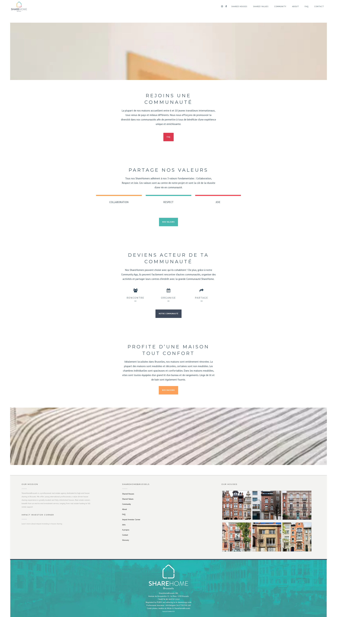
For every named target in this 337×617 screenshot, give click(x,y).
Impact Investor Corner (131, 519)
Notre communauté (168, 314)
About (124, 509)
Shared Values (127, 499)
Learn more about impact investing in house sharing (42, 524)
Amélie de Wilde (165, 608)
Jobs (124, 524)
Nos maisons (168, 390)
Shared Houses (128, 494)
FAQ (168, 137)
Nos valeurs (168, 222)
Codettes (170, 611)
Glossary (125, 540)
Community (126, 504)
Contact (125, 535)
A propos (125, 530)
